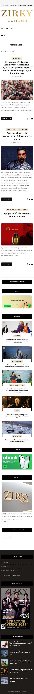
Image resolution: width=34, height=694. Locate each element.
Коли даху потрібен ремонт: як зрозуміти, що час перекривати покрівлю (17, 440)
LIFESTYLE (17, 335)
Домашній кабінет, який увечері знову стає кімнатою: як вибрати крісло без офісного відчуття (17, 341)
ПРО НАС (5, 562)
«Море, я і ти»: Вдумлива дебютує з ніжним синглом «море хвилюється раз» (17, 365)
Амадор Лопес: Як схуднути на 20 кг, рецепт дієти (17, 136)
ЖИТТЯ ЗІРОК (11, 129)
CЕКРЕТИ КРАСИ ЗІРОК (14, 209)
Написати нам (28, 5)
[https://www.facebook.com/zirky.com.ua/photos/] (9, 536)
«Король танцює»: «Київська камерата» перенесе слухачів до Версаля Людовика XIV (17, 415)
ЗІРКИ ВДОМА (22, 129)
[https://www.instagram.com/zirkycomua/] (4, 536)
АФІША (17, 410)
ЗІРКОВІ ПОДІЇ (17, 58)
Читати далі (6, 118)
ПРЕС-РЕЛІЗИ (17, 436)
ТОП (22, 385)
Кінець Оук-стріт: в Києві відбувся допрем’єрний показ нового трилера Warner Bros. (17, 390)
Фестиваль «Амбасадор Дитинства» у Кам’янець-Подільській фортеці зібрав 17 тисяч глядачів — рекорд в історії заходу (17, 67)
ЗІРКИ (13, 691)
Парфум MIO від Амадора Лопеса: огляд (17, 215)
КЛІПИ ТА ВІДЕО (17, 361)
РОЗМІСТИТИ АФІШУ (8, 571)
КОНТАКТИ (6, 566)
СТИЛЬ (25, 209)
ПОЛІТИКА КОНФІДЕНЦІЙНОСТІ (12, 575)
